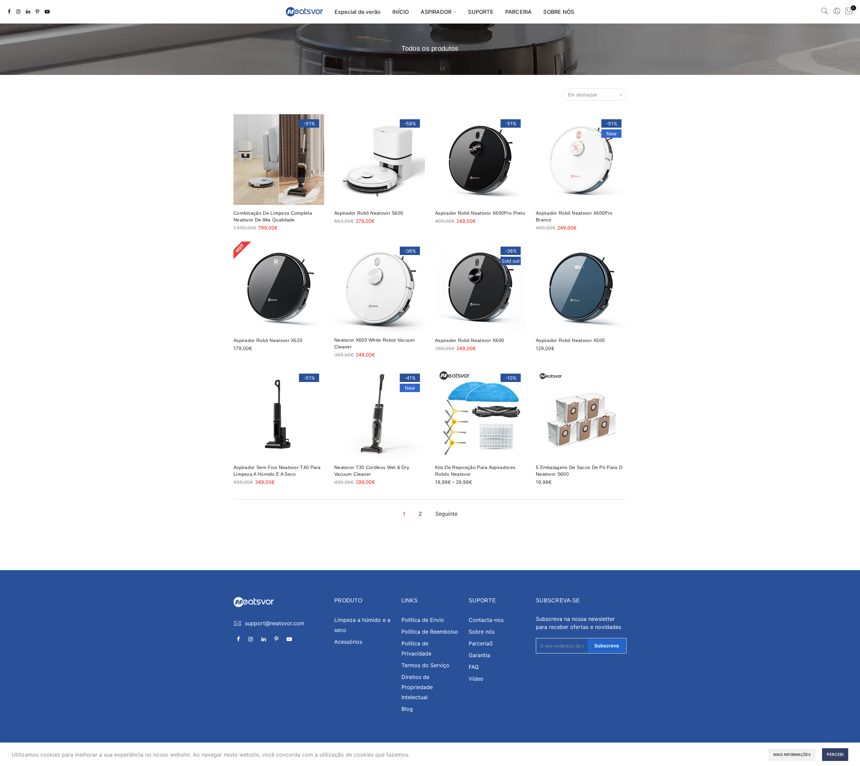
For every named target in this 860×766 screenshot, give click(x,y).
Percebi (835, 754)
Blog (407, 709)
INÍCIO (400, 11)
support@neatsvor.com (274, 623)
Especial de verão (358, 11)
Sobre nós (481, 631)
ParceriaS (481, 643)
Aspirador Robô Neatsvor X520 (267, 340)
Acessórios (348, 641)
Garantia (479, 655)
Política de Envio (422, 619)
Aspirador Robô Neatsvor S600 (368, 213)
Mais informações (792, 754)
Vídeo (476, 678)
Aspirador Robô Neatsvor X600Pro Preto (480, 213)
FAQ (474, 667)
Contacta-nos (486, 619)
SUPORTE (480, 11)
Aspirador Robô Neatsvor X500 (570, 340)
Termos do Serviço (425, 665)
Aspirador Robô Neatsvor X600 (469, 340)
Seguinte (446, 513)
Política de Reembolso (429, 631)
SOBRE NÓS (558, 11)
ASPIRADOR (436, 11)
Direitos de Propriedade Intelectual (417, 687)
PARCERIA (518, 11)
